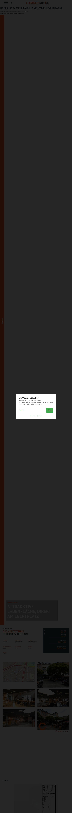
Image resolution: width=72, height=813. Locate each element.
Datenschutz (39, 415)
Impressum (32, 415)
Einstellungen (21, 410)
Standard (49, 410)
